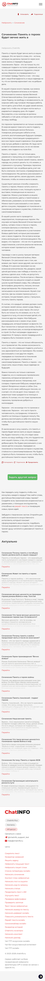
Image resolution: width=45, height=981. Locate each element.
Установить (24, 14)
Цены (7, 847)
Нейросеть (7, 23)
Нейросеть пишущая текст (17, 864)
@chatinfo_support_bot (18, 837)
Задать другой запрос (22, 477)
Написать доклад (12, 938)
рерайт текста (21, 506)
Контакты (11, 825)
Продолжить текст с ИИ (15, 892)
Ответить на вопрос (14, 931)
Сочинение (19, 23)
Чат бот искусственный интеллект (20, 945)
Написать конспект (13, 934)
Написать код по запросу (16, 885)
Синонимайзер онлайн (15, 924)
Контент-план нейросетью (17, 878)
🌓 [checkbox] (40, 976)
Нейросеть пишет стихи (16, 867)
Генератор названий (14, 857)
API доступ (11, 829)
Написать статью (12, 888)
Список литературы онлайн (17, 871)
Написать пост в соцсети (16, 881)
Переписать (20, 462)
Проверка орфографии (15, 899)
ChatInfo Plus (12, 820)
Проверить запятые (14, 903)
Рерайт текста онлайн (15, 920)
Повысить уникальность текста (19, 917)
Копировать (8, 462)
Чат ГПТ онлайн (12, 948)
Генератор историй (14, 927)
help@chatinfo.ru (15, 841)
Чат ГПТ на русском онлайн (17, 941)
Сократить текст (12, 853)
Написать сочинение (14, 874)
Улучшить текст (12, 895)
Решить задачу (11, 860)
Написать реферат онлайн (17, 913)
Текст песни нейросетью (16, 906)
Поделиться (38, 14)
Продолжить (33, 462)
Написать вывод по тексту (17, 910)
